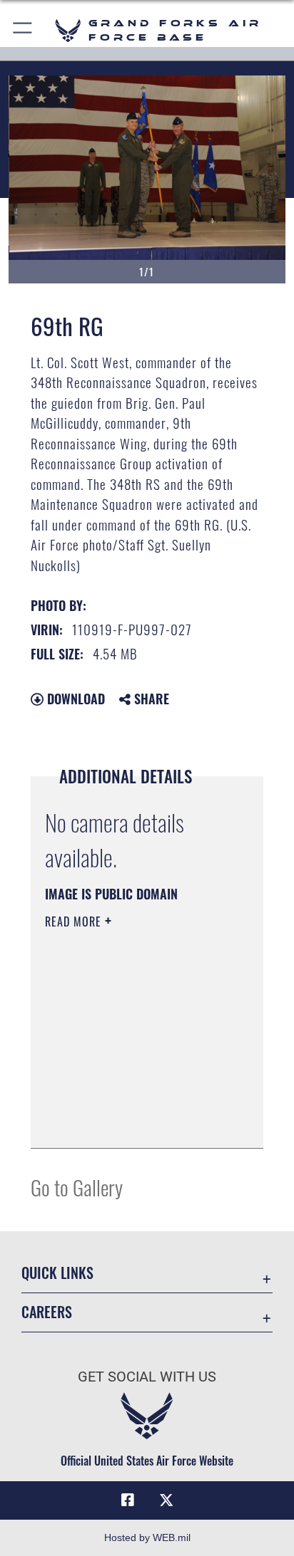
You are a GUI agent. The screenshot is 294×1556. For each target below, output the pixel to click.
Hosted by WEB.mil (147, 1537)
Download (74, 698)
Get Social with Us (147, 1377)
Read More (75, 921)
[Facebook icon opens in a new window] (127, 1500)
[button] (23, 30)
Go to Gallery (77, 1186)
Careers (46, 1312)
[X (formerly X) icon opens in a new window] (166, 1500)
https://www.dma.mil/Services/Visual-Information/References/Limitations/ (131, 1122)
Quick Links (57, 1273)
